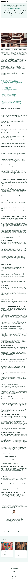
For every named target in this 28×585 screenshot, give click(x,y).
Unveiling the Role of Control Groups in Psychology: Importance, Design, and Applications (7, 532)
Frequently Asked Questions (6, 97)
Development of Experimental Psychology (9, 90)
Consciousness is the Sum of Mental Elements (10, 81)
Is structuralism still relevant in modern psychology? (11, 103)
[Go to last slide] (1, 550)
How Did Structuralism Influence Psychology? (9, 89)
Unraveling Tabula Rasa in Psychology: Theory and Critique (20, 552)
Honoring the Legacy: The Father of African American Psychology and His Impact (21, 532)
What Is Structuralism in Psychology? (7, 77)
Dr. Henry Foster (14, 15)
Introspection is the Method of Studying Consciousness (12, 82)
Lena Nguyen (4, 554)
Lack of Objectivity (6, 88)
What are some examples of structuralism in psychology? (12, 101)
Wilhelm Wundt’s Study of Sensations (9, 94)
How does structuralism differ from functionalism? (11, 102)
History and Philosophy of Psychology (14, 8)
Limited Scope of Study (6, 87)
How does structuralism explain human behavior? (11, 100)
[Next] (26, 550)
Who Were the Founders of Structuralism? (8, 79)
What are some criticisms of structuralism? (10, 104)
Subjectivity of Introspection (7, 86)
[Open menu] (26, 1)
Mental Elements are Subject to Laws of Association (11, 83)
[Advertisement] (14, 26)
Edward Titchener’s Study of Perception (9, 95)
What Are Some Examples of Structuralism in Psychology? (11, 93)
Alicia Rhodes (18, 555)
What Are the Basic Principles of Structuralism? (9, 80)
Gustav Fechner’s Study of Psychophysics (9, 96)
